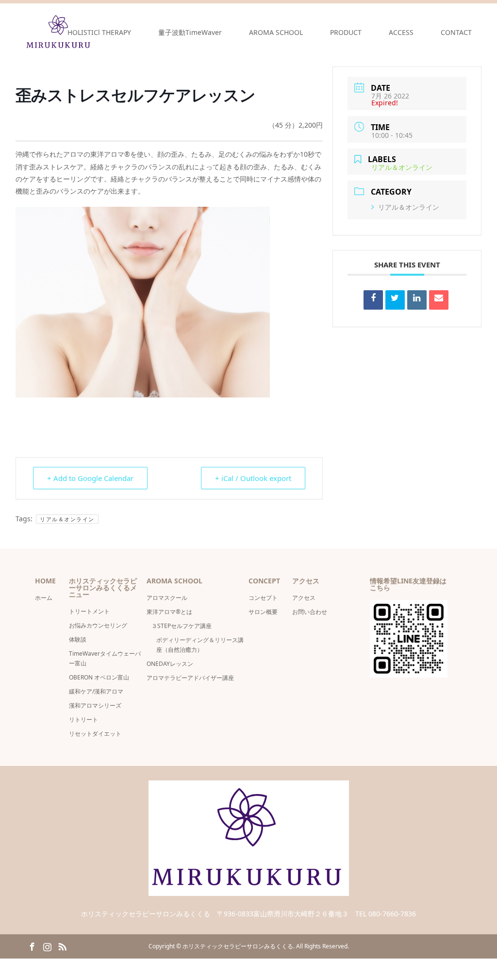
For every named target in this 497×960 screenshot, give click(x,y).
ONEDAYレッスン (170, 664)
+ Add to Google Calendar (90, 478)
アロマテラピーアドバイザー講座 (190, 678)
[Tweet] (395, 300)
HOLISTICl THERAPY (99, 32)
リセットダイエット (95, 733)
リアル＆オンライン (67, 519)
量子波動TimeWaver (190, 32)
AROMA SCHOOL (276, 32)
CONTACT (456, 32)
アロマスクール (167, 598)
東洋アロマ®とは (169, 612)
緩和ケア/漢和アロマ (96, 691)
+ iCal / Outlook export (253, 478)
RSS (62, 946)
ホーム (43, 598)
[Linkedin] (417, 300)
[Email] (438, 300)
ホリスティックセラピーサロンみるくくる (237, 946)
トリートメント (89, 611)
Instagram (47, 946)
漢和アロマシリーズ (95, 705)
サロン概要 (265, 612)
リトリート (83, 719)
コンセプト (263, 598)
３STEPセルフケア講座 (181, 626)
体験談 (77, 639)
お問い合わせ (309, 612)
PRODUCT (346, 32)
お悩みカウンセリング (98, 625)
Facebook (32, 946)
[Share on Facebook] (373, 300)
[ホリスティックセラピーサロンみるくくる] (249, 890)
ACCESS (401, 32)
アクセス (303, 598)
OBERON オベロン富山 (99, 677)
